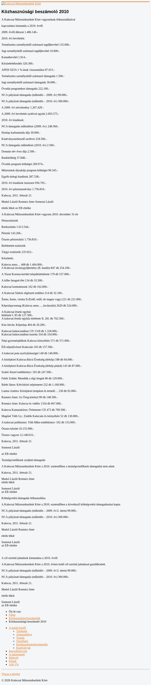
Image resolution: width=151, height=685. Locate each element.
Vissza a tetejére (10, 674)
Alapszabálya (24, 634)
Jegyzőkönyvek (18, 651)
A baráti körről (17, 627)
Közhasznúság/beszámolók (32, 644)
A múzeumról (17, 654)
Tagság (20, 637)
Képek (13, 661)
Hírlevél (13, 657)
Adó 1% (14, 664)
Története (21, 631)
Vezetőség (22, 641)
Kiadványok (23, 647)
